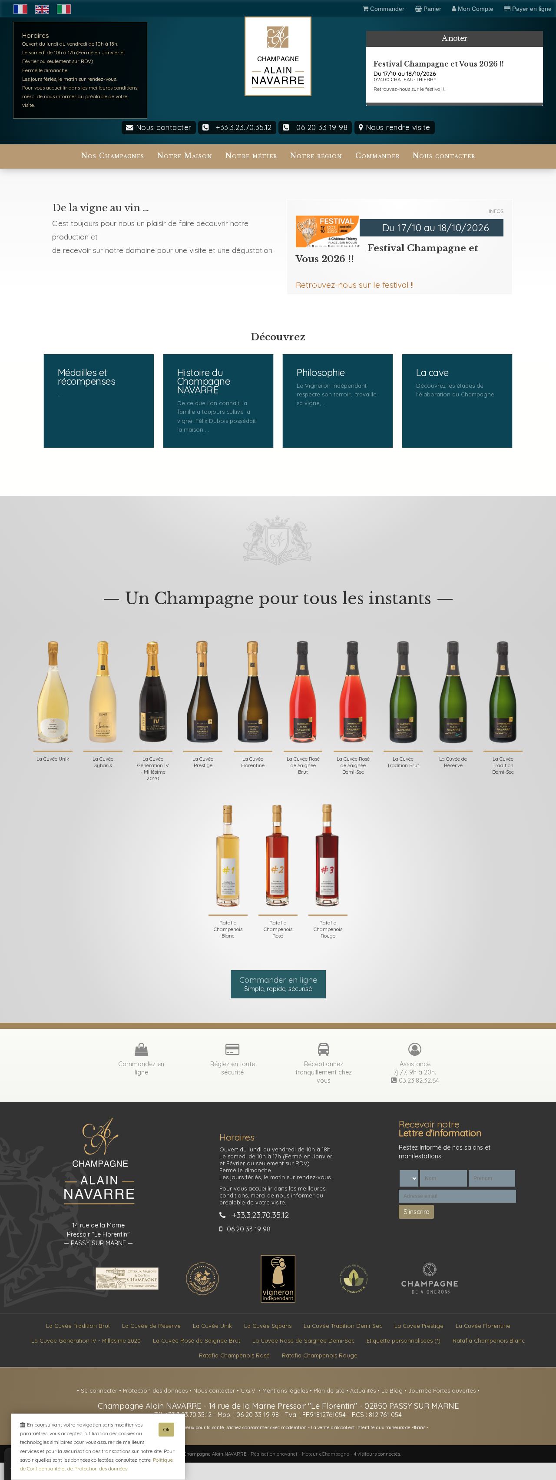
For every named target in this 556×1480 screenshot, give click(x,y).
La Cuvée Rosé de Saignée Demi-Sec (303, 1340)
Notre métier (251, 156)
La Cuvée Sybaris (267, 1325)
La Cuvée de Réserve (151, 1325)
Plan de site (330, 1390)
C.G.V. (249, 1390)
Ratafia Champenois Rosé (234, 1355)
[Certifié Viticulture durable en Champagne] (353, 1294)
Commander (377, 156)
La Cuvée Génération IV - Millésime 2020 (86, 1340)
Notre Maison (184, 156)
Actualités (363, 1390)
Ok (166, 1429)
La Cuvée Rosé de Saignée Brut (196, 1340)
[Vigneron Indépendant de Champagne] (278, 1300)
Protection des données (156, 1390)
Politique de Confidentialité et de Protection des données (96, 1464)
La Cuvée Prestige (418, 1325)
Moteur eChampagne (325, 1454)
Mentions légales (286, 1390)
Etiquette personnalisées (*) (403, 1340)
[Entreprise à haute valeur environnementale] (202, 1294)
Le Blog (392, 1390)
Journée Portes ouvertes (442, 1390)
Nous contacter (162, 127)
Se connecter (100, 1390)
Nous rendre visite (396, 127)
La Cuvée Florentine (483, 1325)
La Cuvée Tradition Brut (78, 1325)
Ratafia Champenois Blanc (489, 1340)
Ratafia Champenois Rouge (319, 1355)
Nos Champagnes (112, 156)
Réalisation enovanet (274, 1454)
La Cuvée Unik (212, 1325)
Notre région (316, 156)
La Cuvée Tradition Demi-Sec (343, 1325)
